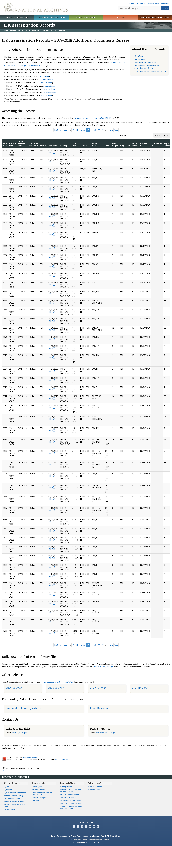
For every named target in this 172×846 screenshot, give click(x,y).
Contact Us (164, 3)
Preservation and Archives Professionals (42, 794)
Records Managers (39, 797)
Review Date (143, 144)
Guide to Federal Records (70, 795)
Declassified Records (68, 797)
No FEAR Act (109, 836)
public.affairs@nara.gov (106, 732)
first (56, 130)
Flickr (98, 826)
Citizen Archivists (135, 3)
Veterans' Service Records (51, 17)
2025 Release (14, 688)
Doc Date (52, 145)
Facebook (73, 826)
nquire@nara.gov (19, 732)
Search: (122, 135)
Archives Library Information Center (14, 806)
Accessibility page (62, 759)
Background (139, 59)
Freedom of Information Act (93, 836)
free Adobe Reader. (30, 757)
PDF (51, 152)
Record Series (135, 144)
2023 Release (56, 688)
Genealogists (37, 787)
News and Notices (95, 787)
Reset (166, 135)
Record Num (12, 144)
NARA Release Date (21, 143)
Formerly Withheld (33, 144)
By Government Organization (15, 793)
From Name (94, 144)
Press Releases (99, 708)
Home (6, 30)
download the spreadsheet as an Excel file (91, 118)
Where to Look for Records (70, 801)
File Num (74, 144)
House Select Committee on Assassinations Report (146, 66)
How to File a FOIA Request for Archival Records (71, 808)
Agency (43, 145)
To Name (84, 145)
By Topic (7, 787)
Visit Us (120, 17)
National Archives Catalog (13, 796)
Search (165, 8)
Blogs (94, 826)
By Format (8, 790)
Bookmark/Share (151, 3)
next (111, 130)
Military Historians (39, 790)
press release (43, 76)
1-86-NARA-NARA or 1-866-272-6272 (86, 842)
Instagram (81, 826)
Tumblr (86, 826)
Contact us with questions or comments (17, 771)
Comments (157, 143)
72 (81, 130)
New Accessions (94, 790)
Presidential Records (12, 798)
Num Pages (115, 144)
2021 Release (140, 688)
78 (102, 130)
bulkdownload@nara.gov (103, 666)
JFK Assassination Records (39, 30)
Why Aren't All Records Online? (71, 804)
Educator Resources (86, 17)
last (116, 130)
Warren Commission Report (146, 62)
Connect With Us (86, 822)
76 (95, 130)
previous (63, 130)
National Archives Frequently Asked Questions (71, 791)
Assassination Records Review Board (150, 71)
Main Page (138, 56)
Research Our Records (17, 17)
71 (77, 130)
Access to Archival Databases (15, 802)
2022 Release (98, 688)
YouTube (90, 826)
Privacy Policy (76, 836)
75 (92, 130)
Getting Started (66, 787)
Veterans (35, 801)
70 (73, 130)
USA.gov (118, 836)
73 (84, 130)
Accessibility (65, 836)
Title (107, 145)
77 (99, 130)
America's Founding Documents (154, 17)
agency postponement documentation (57, 682)
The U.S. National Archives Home (36, 7)
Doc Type (64, 145)
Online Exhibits (9, 810)
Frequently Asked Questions (23, 708)
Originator (125, 145)
